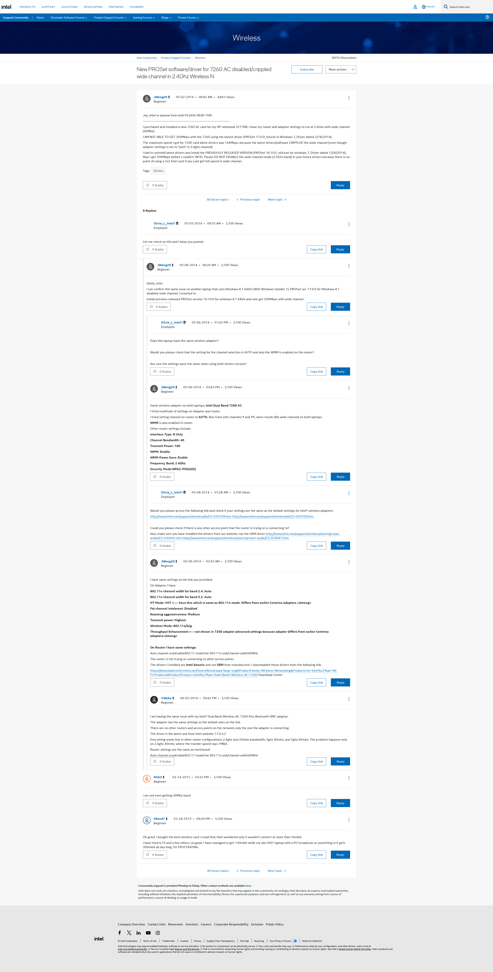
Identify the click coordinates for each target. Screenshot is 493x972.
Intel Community (147, 57)
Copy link (316, 249)
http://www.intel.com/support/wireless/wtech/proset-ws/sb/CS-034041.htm (236, 538)
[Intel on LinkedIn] (138, 933)
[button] (348, 98)
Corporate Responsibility (231, 924)
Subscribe (307, 69)
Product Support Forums (176, 57)
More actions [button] (337, 69)
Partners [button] (116, 7)
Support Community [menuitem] (15, 17)
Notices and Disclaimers (187, 949)
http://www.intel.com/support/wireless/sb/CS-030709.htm (190, 516)
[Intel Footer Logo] (99, 938)
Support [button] (48, 7)
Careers (206, 924)
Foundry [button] (137, 7)
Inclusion (257, 924)
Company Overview (131, 924)
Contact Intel (156, 924)
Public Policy (274, 924)
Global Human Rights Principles (355, 949)
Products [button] (27, 7)
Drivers (158, 170)
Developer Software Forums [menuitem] (68, 17)
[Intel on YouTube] (148, 933)
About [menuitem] (40, 17)
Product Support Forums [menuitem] (109, 17)
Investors (192, 924)
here (248, 885)
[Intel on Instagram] (157, 933)
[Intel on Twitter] (129, 933)
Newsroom (175, 924)
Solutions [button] (69, 7)
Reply (340, 185)
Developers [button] (93, 7)
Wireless (200, 57)
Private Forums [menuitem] (187, 17)
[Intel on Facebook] (119, 933)
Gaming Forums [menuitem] (142, 17)
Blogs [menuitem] (165, 17)
